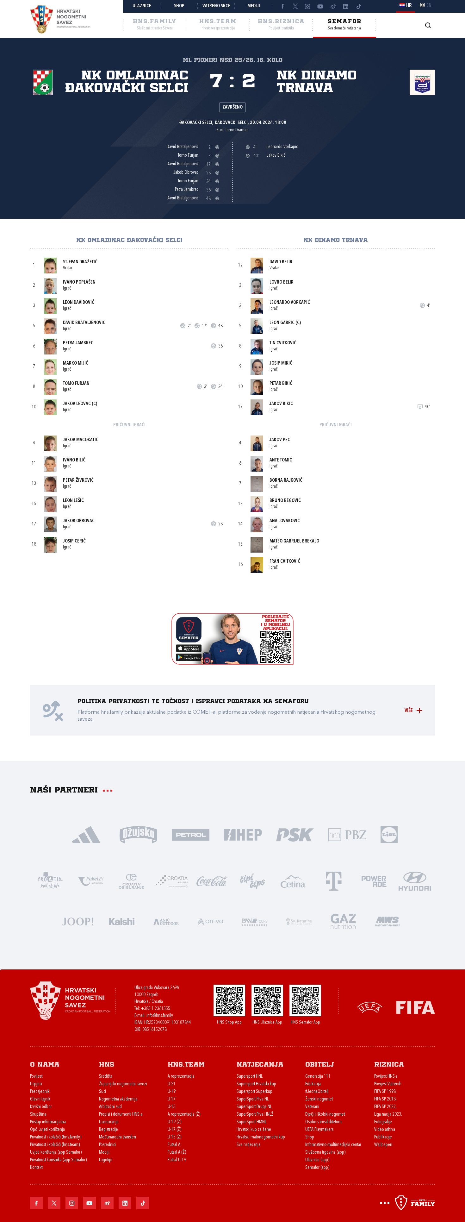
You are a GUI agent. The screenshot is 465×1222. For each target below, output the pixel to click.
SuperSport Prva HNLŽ (255, 1114)
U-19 (172, 1091)
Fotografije (383, 1122)
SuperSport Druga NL (254, 1107)
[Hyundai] (414, 881)
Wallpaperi (383, 1145)
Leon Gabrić (282, 323)
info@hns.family (159, 1015)
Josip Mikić (281, 363)
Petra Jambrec (78, 343)
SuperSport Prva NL (253, 1099)
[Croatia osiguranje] (131, 881)
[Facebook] (282, 6)
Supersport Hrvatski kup (256, 1084)
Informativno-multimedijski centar (333, 1145)
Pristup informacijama (48, 1122)
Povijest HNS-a (386, 1076)
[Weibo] (333, 6)
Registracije (108, 1129)
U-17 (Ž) (174, 1129)
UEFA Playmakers (319, 1129)
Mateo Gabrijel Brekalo (294, 541)
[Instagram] (307, 6)
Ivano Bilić (74, 460)
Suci (102, 1091)
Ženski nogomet (319, 1099)
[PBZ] (347, 834)
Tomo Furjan (76, 383)
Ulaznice (142, 6)
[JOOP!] (77, 921)
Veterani (312, 1107)
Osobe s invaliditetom (323, 1122)
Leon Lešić (73, 500)
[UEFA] (369, 1007)
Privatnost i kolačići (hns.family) (55, 1137)
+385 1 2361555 (155, 1008)
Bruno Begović (285, 500)
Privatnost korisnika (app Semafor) (58, 1160)
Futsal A (174, 1145)
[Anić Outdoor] (166, 921)
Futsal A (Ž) (177, 1152)
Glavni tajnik (40, 1099)
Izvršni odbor (41, 1107)
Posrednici (107, 1145)
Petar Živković (78, 480)
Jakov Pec (280, 440)
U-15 (172, 1107)
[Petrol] (190, 834)
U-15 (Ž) (174, 1137)
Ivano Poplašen (79, 282)
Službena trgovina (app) (325, 1152)
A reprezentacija (181, 1076)
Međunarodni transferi (117, 1137)
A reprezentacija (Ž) (184, 1114)
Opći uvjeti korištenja (47, 1129)
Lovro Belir (282, 282)
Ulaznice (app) (317, 1160)
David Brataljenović (84, 323)
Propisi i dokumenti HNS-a (120, 1114)
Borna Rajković (286, 480)
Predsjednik (40, 1091)
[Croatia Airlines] (172, 881)
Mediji (253, 6)
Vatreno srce (216, 6)
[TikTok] (358, 6)
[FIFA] (415, 1007)
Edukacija (313, 1084)
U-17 (172, 1099)
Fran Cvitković (285, 561)
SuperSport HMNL (251, 1122)
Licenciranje (109, 1122)
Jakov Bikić (281, 404)
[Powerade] (374, 881)
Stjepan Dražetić (80, 262)
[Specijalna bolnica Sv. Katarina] (299, 921)
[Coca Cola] (212, 881)
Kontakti (36, 1167)
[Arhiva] (428, 25)
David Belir (281, 262)
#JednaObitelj (317, 1091)
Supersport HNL (250, 1076)
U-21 (172, 1084)
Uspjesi (36, 1084)
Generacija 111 (318, 1076)
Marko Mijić (75, 363)
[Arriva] (210, 921)
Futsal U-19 (177, 1160)
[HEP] (243, 834)
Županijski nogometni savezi (123, 1084)
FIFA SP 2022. (385, 1107)
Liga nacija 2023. (388, 1114)
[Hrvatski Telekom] (333, 881)
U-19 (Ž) (174, 1122)
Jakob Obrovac (79, 521)
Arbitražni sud (110, 1107)
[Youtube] (320, 6)
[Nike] (86, 834)
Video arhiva (384, 1129)
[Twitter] (295, 6)
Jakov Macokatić (80, 440)
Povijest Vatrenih (387, 1084)
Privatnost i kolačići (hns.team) (55, 1145)
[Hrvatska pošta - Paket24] (91, 881)
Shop (179, 6)
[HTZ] (50, 881)
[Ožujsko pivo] (138, 834)
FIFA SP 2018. (385, 1099)
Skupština (38, 1114)
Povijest (36, 1076)
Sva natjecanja (248, 1145)
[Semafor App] (232, 663)
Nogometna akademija (118, 1099)
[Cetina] (293, 881)
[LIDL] (389, 834)
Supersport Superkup (254, 1091)
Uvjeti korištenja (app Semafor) (56, 1152)
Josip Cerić (74, 541)
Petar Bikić (281, 383)
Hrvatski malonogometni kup (261, 1137)
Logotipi (105, 1160)
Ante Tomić (281, 460)
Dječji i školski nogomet (325, 1114)
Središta (105, 1076)
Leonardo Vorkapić (290, 302)
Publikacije (383, 1137)
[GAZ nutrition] (343, 921)
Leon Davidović (78, 302)
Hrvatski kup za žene (254, 1129)
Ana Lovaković (285, 521)
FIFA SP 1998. (385, 1091)
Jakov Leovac (77, 404)
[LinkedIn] (345, 6)
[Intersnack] (252, 881)
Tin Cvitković (283, 343)
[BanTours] (254, 921)
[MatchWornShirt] (387, 921)
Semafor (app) (317, 1167)
